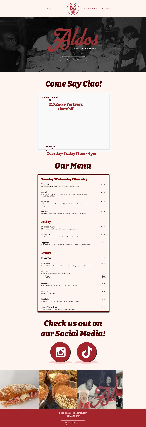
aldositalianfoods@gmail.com (73, 413)
